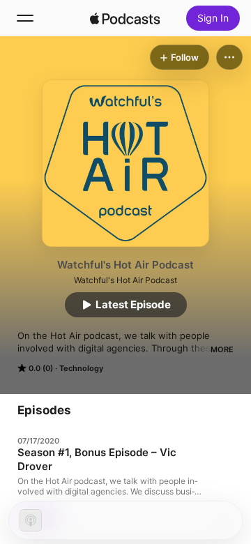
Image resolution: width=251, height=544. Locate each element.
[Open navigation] (25, 18)
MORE (222, 349)
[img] (124, 18)
